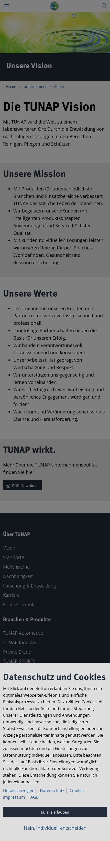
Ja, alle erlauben (55, 812)
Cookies (77, 790)
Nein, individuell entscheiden (55, 828)
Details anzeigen (19, 790)
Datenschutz (52, 790)
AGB (34, 797)
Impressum (14, 797)
